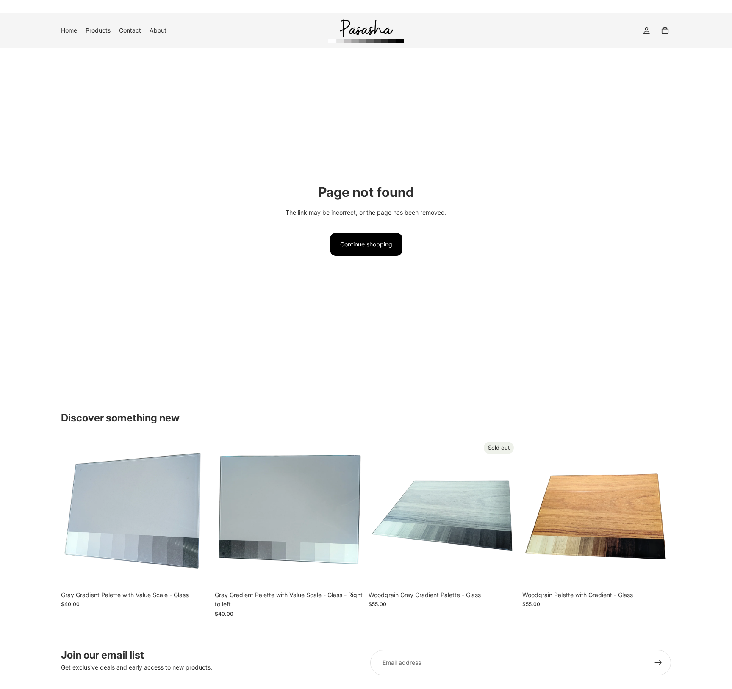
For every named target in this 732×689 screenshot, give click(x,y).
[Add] (196, 573)
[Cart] (665, 30)
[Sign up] (658, 663)
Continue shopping (366, 244)
